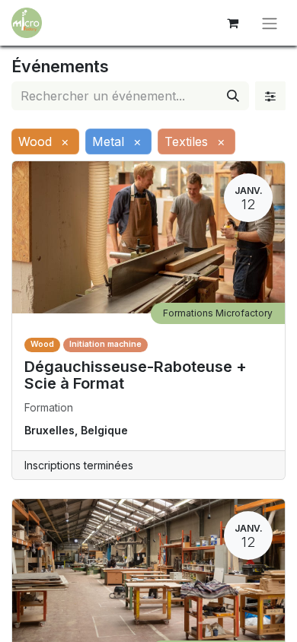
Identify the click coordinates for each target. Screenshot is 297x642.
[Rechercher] (233, 95)
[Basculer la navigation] (270, 23)
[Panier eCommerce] (232, 23)
